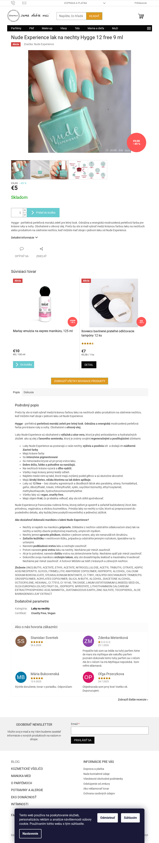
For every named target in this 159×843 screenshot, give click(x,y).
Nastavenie (30, 833)
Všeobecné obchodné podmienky (103, 778)
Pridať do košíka (45, 212)
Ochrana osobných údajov (99, 793)
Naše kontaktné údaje (96, 773)
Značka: (39, 44)
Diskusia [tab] (29, 392)
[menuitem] (16, 28)
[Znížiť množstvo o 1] (25, 215)
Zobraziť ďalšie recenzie (132, 699)
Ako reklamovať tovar (96, 788)
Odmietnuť (107, 818)
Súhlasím (130, 818)
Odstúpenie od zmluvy (96, 783)
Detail (89, 364)
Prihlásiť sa (82, 740)
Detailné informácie (22, 237)
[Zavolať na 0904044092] (16, 2)
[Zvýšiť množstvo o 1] (25, 210)
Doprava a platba (75, 3)
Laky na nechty (40, 608)
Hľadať (94, 16)
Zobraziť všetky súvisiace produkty (79, 381)
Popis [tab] (16, 392)
